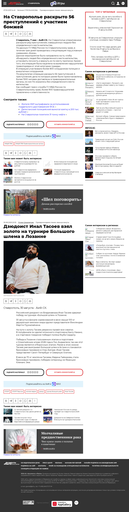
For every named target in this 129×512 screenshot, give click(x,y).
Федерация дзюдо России (14, 295)
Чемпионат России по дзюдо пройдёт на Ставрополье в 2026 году (66, 412)
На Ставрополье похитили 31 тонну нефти (43, 114)
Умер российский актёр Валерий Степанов (108, 173)
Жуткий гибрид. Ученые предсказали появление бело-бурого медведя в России (110, 118)
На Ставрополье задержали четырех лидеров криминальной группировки (27, 172)
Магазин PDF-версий (73, 463)
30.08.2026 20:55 (10, 222)
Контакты (42, 466)
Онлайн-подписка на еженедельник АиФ (100, 463)
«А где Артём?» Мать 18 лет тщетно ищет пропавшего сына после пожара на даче (109, 102)
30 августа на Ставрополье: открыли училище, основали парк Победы (105, 39)
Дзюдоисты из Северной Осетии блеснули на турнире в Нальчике (67, 419)
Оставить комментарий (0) (64, 124)
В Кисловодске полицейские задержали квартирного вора (66, 163)
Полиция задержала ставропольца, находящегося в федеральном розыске (66, 172)
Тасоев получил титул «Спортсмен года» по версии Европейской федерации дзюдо (27, 420)
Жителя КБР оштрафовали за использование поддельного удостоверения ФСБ (44, 105)
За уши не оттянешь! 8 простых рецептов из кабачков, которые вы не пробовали (110, 77)
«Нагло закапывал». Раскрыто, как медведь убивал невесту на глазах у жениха (110, 85)
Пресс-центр (47, 463)
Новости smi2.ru (12, 215)
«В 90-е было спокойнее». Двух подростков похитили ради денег (109, 271)
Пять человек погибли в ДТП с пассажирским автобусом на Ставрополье (105, 59)
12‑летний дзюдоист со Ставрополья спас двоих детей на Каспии (27, 412)
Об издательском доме (30, 463)
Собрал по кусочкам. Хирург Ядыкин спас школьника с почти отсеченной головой (110, 256)
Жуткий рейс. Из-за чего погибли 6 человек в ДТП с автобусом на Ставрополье (105, 19)
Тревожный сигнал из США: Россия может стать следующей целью (109, 140)
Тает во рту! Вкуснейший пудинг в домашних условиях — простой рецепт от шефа (109, 110)
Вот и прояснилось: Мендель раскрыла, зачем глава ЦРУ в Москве (109, 132)
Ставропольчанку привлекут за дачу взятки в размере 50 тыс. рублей (26, 164)
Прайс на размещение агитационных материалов (69, 466)
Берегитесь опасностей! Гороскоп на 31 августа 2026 (105, 29)
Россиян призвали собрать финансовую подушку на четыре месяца (108, 157)
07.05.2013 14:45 (9, 10)
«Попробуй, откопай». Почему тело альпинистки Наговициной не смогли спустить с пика (110, 247)
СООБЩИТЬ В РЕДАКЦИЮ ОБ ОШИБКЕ (34, 469)
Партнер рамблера (43, 502)
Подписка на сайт (28, 466)
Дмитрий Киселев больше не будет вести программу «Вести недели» (109, 165)
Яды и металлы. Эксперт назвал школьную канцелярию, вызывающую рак (108, 264)
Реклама (58, 463)
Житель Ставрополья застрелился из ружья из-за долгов (25, 180)
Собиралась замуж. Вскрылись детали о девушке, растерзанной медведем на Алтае (109, 231)
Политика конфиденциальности (105, 466)
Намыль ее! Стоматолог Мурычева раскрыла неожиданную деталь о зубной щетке (109, 93)
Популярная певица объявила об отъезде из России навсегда (107, 148)
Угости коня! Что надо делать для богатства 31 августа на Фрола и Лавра (105, 49)
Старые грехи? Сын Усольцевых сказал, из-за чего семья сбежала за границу (110, 239)
